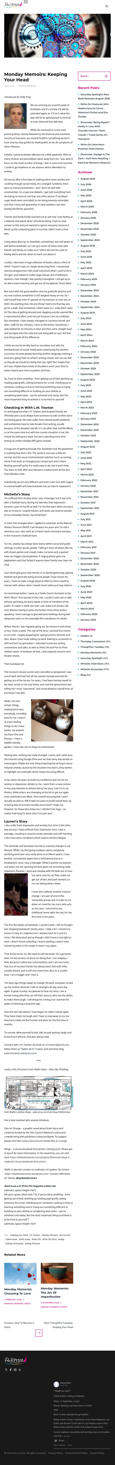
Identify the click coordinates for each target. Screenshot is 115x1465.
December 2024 (90, 290)
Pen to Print (66, 1383)
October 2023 (88, 368)
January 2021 (88, 553)
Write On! (36, 1239)
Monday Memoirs (50, 1235)
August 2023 (88, 379)
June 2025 (86, 256)
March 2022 (87, 474)
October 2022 (88, 435)
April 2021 (86, 536)
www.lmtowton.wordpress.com (20, 1053)
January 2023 (88, 418)
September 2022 (90, 441)
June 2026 (86, 190)
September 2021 (90, 508)
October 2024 (88, 301)
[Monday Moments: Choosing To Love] (20, 1273)
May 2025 (86, 262)
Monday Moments (27, 86)
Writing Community (14, 1244)
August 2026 (88, 178)
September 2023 (90, 374)
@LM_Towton (36, 1049)
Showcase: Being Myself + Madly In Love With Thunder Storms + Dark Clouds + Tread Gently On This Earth (94, 130)
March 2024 (87, 340)
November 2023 (90, 363)
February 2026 (89, 212)
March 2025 (87, 273)
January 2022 (88, 486)
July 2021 (86, 519)
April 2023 (86, 402)
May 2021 (86, 530)
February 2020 (89, 614)
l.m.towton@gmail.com (57, 1045)
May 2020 (86, 597)
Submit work (11, 1239)
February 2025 (89, 279)
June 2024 (86, 324)
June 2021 (86, 525)
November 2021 (89, 497)
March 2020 (87, 608)
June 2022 (86, 458)
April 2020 (86, 603)
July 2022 (86, 452)
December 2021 (89, 491)
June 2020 (86, 592)
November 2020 (90, 564)
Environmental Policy (76, 1453)
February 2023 (89, 413)
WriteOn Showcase (95, 669)
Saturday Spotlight (94, 658)
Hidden (87, 636)
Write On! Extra (49, 1239)
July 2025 (86, 251)
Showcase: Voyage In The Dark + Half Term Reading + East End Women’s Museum (94, 158)
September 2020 (90, 575)
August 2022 (88, 446)
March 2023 (87, 407)
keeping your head (19, 1235)
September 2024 (90, 307)
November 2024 (90, 296)
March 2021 (87, 541)
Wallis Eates (24, 1239)
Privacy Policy (55, 1453)
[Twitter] (6, 1369)
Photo (61, 1441)
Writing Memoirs (32, 1244)
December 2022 (90, 424)
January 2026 (88, 218)
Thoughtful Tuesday (95, 647)
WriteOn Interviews (95, 663)
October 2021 (88, 502)
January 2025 (88, 284)
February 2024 (89, 346)
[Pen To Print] (13, 4)
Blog (86, 675)
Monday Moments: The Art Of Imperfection (55, 1292)
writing (61, 1239)
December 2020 (90, 558)
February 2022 (89, 480)
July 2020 (86, 586)
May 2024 (86, 329)
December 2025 (90, 223)
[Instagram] (15, 1369)
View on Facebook (59, 1445)
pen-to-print (64, 1235)
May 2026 (86, 195)
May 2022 (86, 463)
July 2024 (86, 318)
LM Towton (34, 1235)
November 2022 (90, 430)
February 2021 (89, 547)
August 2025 (88, 245)
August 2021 (88, 513)
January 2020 (88, 619)
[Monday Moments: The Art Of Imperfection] (57, 1273)
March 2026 (87, 206)
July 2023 (86, 385)
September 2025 (90, 240)
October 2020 (88, 569)
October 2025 (88, 234)
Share (69, 1445)
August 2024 (88, 312)
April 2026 (86, 201)
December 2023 (90, 357)
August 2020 (88, 580)
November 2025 (90, 229)
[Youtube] (19, 1369)
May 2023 (86, 396)
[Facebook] (10, 1369)
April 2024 (86, 335)
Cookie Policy (97, 1453)
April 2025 (86, 268)
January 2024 (88, 351)
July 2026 (86, 184)
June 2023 (86, 391)
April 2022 (86, 469)
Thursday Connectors (96, 641)
